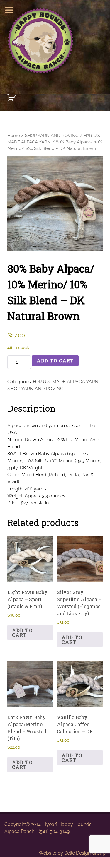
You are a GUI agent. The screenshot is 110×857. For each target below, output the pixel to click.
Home (13, 135)
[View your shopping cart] (12, 100)
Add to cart (55, 360)
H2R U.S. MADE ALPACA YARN (65, 381)
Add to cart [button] (22, 632)
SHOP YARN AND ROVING (52, 135)
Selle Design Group (85, 853)
